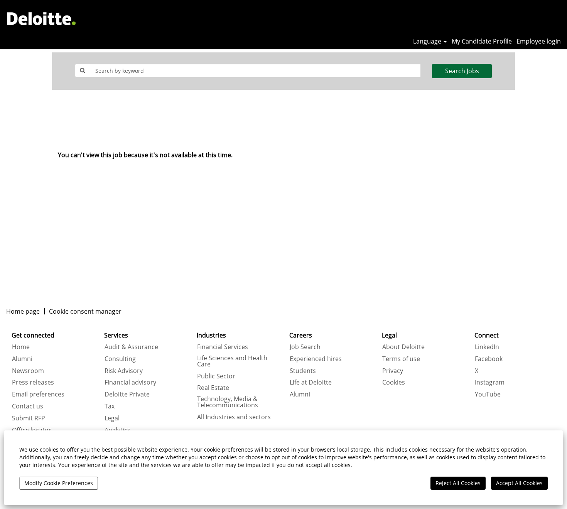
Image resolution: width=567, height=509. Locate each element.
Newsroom (28, 370)
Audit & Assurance (131, 346)
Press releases (33, 382)
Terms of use (401, 358)
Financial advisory (130, 382)
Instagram (490, 382)
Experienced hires (316, 358)
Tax (110, 406)
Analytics (117, 430)
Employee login (538, 41)
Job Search (305, 346)
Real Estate (213, 387)
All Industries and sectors (234, 416)
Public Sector (216, 376)
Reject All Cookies (458, 483)
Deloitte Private (127, 394)
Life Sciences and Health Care (232, 361)
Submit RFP (28, 418)
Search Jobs (462, 71)
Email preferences (38, 394)
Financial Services (222, 346)
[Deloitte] (41, 18)
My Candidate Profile (482, 41)
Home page (23, 311)
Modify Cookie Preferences (58, 483)
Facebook (489, 358)
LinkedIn (487, 346)
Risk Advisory (124, 370)
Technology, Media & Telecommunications (227, 401)
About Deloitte (403, 346)
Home (21, 346)
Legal (112, 418)
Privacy (392, 370)
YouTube (488, 394)
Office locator (31, 430)
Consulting (120, 358)
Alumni (22, 358)
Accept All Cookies (519, 483)
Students (303, 370)
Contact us (27, 406)
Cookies (393, 382)
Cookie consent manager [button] (85, 311)
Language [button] (428, 41)
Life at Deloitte (311, 382)
